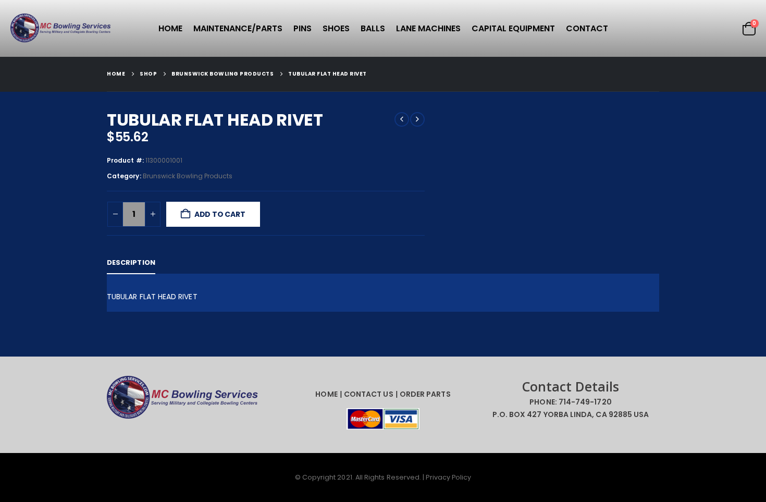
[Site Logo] (62, 28)
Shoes (336, 28)
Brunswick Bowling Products (188, 176)
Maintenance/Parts (237, 28)
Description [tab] (131, 262)
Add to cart (219, 214)
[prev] (401, 119)
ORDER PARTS (425, 394)
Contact (587, 28)
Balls (373, 28)
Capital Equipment (513, 28)
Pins (302, 28)
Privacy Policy (448, 477)
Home (170, 28)
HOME (326, 394)
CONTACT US (368, 394)
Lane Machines (428, 28)
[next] (417, 119)
